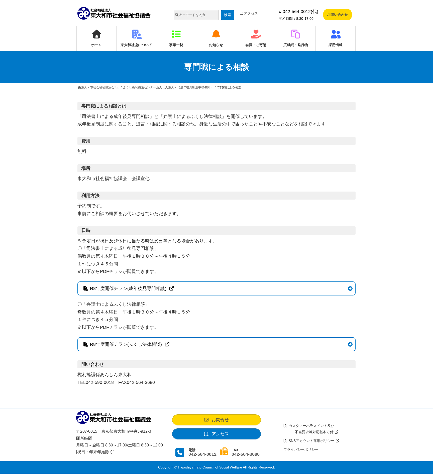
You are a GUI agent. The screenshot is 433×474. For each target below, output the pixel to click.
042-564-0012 (202, 454)
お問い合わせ (337, 15)
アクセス (251, 13)
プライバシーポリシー (300, 450)
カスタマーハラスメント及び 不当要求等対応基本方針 (309, 429)
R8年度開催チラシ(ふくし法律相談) (126, 344)
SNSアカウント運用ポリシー (311, 441)
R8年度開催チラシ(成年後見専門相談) (129, 288)
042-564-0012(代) (299, 11)
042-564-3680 (246, 454)
